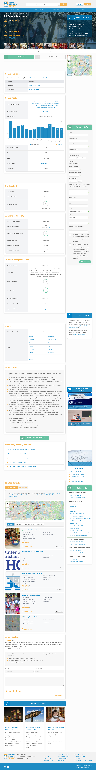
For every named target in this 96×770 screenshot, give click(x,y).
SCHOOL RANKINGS (37, 10)
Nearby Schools (23, 487)
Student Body (36, 51)
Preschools (40, 524)
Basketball (51, 336)
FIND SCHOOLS (15, 10)
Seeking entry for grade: (75, 173)
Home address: (72, 197)
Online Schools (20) (75, 528)
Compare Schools (62, 758)
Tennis (30, 356)
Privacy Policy (87, 768)
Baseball (31, 336)
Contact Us (61, 760)
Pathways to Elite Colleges (78, 472)
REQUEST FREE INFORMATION (36, 438)
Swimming (51, 353)
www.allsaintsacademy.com (16, 35)
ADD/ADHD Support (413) (76, 526)
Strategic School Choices (77, 477)
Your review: (8, 675)
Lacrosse (31, 349)
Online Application (46, 309)
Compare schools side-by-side (78, 498)
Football (31, 346)
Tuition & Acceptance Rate (59, 51)
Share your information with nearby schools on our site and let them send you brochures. (81, 238)
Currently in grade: (73, 167)
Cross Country (52, 340)
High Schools (19, 524)
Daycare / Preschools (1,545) (77, 514)
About (17, 51)
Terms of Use (79, 768)
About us (46, 757)
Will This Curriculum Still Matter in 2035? (11, 729)
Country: (71, 209)
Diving (50, 343)
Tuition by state (74, 559)
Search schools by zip (75, 495)
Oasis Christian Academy (49, 493)
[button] (6, 691)
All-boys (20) (73, 509)
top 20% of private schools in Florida (37, 78)
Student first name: (74, 144)
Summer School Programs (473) (78, 516)
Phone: (70, 229)
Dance (30, 343)
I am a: (7, 668)
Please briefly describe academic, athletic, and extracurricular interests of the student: (79, 186)
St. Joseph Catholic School (31, 617)
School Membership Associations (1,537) (80, 533)
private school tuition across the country (79, 327)
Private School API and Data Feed (83, 760)
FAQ (79, 51)
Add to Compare (28, 546)
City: (70, 203)
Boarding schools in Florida (77, 553)
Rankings (23, 51)
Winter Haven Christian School (33, 552)
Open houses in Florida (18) (77, 542)
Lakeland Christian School (43, 495)
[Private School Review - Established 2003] (10, 4)
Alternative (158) (74, 523)
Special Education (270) (76, 521)
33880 (33, 26)
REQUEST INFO (21, 57)
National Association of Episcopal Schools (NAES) (46, 102)
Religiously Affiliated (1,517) (77, 531)
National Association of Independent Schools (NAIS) (45, 104)
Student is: (71, 161)
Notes (74, 51)
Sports (69, 51)
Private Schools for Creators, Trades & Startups (33, 729)
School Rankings (48, 760)
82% (49, 295)
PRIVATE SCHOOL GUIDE (60, 10)
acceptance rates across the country (78, 335)
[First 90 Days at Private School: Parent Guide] (55, 715)
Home (45, 755)
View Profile (59, 546)
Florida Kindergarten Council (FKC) (46, 108)
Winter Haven (26, 26)
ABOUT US (82, 10)
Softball (31, 353)
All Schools (10, 524)
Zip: (70, 221)
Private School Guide (63, 757)
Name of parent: (73, 138)
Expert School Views (76, 479)
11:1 (49, 228)
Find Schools (47, 758)
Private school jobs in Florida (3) (78, 544)
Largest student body (34, 85)
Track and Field (52, 356)
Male (71, 164)
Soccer (50, 349)
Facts (29, 51)
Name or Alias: (38, 668)
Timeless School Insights (77, 474)
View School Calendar (45, 164)
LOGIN (80, 4)
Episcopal (45, 111)
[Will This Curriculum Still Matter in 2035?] (13, 715)
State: (70, 215)
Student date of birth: (74, 155)
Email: (70, 133)
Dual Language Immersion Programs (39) (80, 519)
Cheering (31, 340)
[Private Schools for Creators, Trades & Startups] (34, 715)
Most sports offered (34, 90)
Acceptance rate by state (76, 562)
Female (76, 164)
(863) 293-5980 (15, 31)
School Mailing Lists (79, 757)
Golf (49, 346)
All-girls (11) (73, 507)
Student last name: (73, 150)
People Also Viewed (11, 487)
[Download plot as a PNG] (61, 121)
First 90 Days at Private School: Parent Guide (55, 729)
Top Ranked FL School (76, 22)
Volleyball (31, 359)
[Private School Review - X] (5, 767)
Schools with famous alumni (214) (78, 535)
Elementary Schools (29, 524)
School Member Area (79, 755)
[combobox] (42, 4)
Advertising (77, 758)
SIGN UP (88, 4)
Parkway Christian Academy (28, 495)
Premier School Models (77, 481)
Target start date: (73, 179)
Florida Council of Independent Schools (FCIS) (46, 106)
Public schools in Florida (76, 551)
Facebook (8, 766)
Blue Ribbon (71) (74, 504)
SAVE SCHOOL (52, 57)
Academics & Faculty (46, 51)
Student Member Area (63, 755)
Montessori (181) (74, 511)
